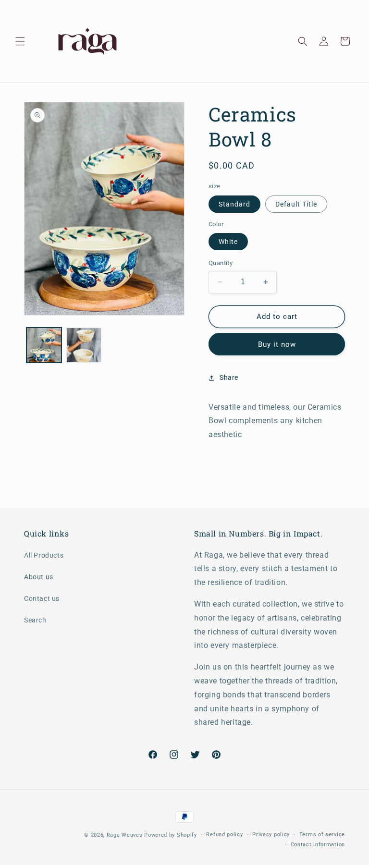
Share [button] (229, 377)
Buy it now (277, 344)
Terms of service (322, 834)
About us (38, 577)
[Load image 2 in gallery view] (83, 345)
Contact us (42, 598)
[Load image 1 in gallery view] (44, 345)
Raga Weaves (125, 835)
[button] (20, 41)
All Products (43, 555)
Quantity (221, 263)
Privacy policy (271, 834)
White (228, 241)
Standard (234, 204)
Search (35, 620)
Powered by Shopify (170, 835)
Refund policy (224, 834)
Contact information (318, 844)
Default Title (296, 204)
